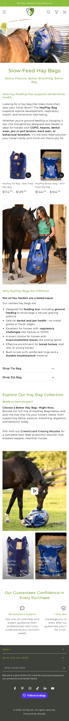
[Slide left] (5, 3)
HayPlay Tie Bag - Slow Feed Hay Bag (11, 568)
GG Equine (28, 710)
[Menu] (4, 12)
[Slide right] (63, 3)
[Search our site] (48, 12)
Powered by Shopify (34, 713)
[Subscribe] (64, 668)
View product (28, 175)
